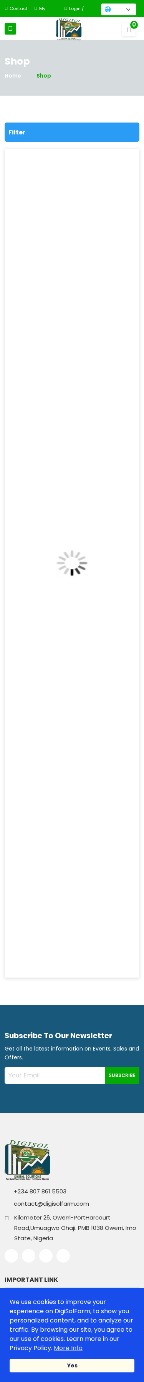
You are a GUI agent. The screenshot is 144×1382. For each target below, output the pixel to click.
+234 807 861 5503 (39, 1191)
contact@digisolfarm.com (50, 1204)
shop (43, 76)
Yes (72, 1365)
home (13, 76)
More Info (68, 1348)
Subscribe (122, 1075)
